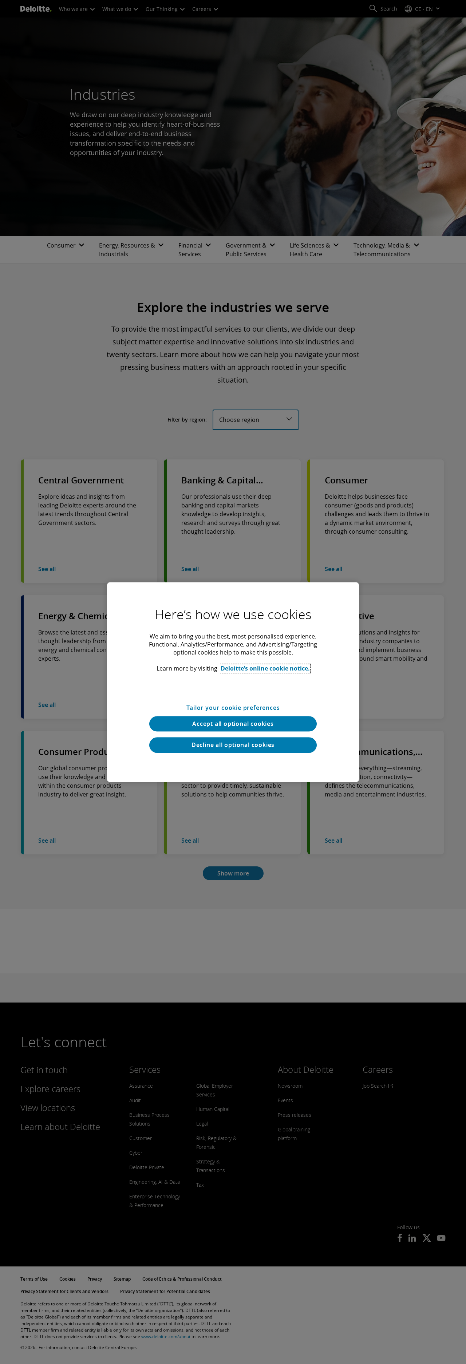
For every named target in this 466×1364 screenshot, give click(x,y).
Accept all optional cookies (233, 724)
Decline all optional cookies (233, 745)
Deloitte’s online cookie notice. (265, 668)
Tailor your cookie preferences (233, 708)
